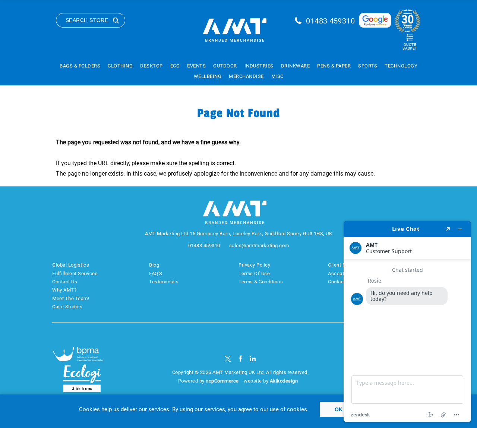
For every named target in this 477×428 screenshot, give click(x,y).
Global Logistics (70, 265)
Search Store (87, 20)
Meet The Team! (70, 298)
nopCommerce (222, 381)
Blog (154, 265)
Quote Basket (409, 46)
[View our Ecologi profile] (82, 378)
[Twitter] (228, 358)
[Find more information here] (407, 321)
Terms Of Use (254, 273)
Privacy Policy (254, 265)
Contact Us (64, 281)
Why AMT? (64, 290)
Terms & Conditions (260, 281)
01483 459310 (330, 20)
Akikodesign (284, 381)
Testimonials (164, 281)
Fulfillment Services (75, 273)
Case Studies (67, 306)
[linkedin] (253, 358)
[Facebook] (240, 358)
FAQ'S (155, 273)
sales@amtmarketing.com (259, 245)
